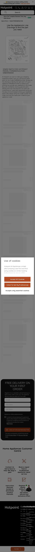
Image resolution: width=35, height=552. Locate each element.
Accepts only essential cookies (17, 290)
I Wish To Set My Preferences (17, 285)
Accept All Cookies (17, 279)
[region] (17, 276)
